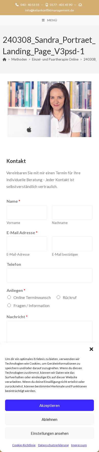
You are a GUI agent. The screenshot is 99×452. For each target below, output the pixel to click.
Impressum (79, 445)
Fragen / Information (31, 305)
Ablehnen (49, 419)
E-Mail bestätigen (65, 254)
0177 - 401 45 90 (61, 5)
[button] (91, 349)
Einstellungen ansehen (50, 433)
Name (13, 201)
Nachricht (17, 316)
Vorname (13, 223)
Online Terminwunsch (32, 297)
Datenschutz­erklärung (53, 445)
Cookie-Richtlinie (24, 445)
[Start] (4, 59)
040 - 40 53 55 (29, 5)
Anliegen (16, 290)
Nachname (60, 223)
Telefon (14, 264)
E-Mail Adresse (22, 232)
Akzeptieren (49, 405)
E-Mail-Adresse (18, 254)
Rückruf (70, 297)
